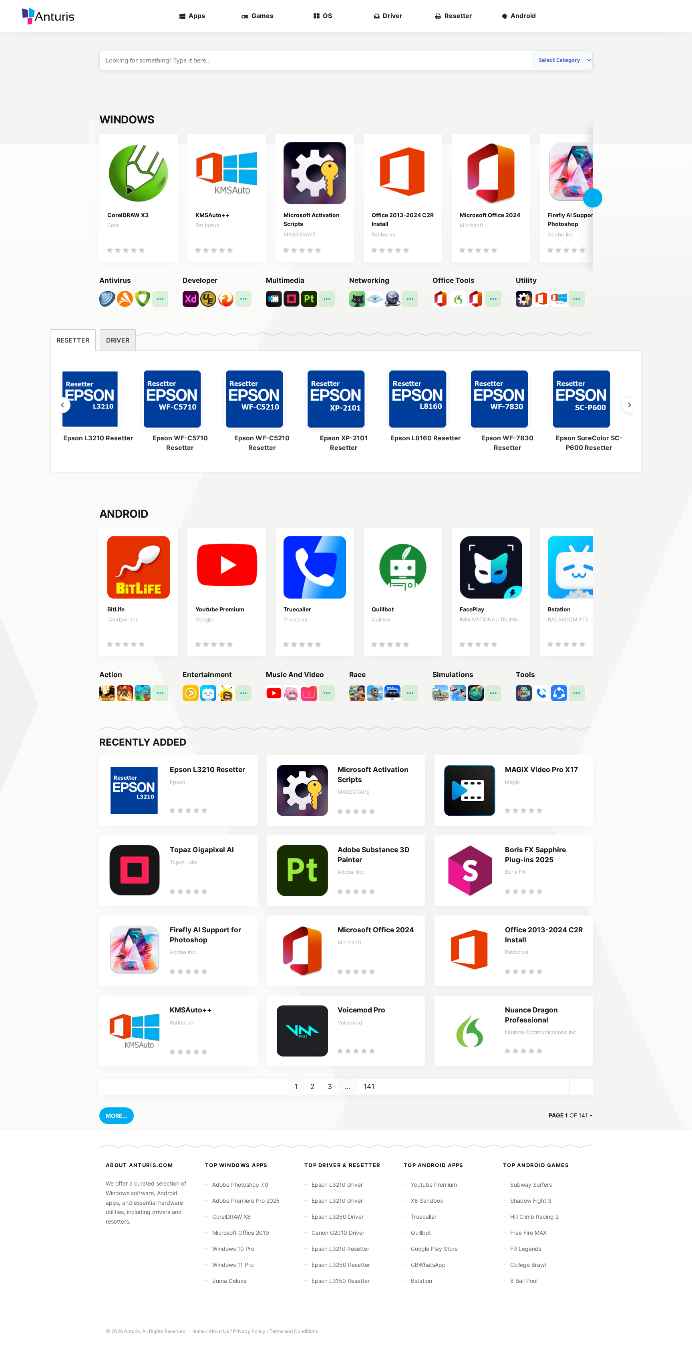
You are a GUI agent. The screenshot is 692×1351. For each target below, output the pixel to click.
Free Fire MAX (528, 1232)
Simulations (452, 674)
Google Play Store (434, 1248)
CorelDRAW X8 (231, 1216)
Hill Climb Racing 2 (534, 1216)
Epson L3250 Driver (338, 1216)
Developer (200, 280)
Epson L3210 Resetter (340, 1248)
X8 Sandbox (427, 1200)
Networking (369, 280)
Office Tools (453, 280)
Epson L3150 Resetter (341, 1280)
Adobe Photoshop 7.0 (240, 1184)
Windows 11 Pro (232, 1264)
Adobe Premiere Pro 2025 (246, 1200)
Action (110, 674)
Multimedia (285, 280)
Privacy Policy (249, 1331)
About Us (219, 1331)
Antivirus (115, 280)
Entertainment (207, 674)
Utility (526, 280)
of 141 (568, 1115)
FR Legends (525, 1248)
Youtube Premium (434, 1184)
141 (369, 1086)
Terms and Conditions (294, 1331)
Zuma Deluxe (229, 1280)
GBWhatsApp (428, 1264)
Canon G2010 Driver (338, 1232)
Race (357, 674)
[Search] (672, 16)
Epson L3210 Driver (337, 1184)
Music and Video (295, 674)
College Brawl (528, 1264)
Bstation (421, 1280)
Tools (525, 674)
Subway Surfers (531, 1184)
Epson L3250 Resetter (341, 1264)
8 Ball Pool (523, 1280)
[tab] (73, 340)
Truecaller (424, 1216)
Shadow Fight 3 (530, 1200)
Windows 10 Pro (233, 1248)
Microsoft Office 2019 (240, 1232)
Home (198, 1331)
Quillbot (421, 1232)
